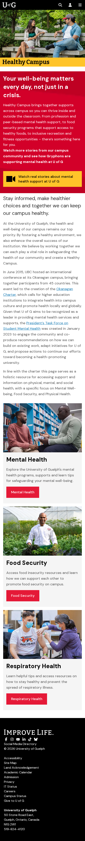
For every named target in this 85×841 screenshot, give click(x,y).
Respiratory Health (26, 699)
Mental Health (22, 492)
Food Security (23, 595)
